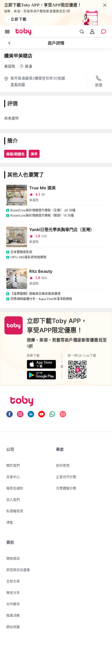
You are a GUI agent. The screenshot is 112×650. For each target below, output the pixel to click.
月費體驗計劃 (66, 488)
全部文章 (13, 581)
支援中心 (13, 477)
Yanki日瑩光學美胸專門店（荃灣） (61, 229)
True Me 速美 (42, 187)
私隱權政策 (14, 511)
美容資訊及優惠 (18, 570)
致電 (98, 85)
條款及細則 (14, 488)
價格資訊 (13, 558)
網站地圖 (13, 627)
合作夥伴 (13, 604)
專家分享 (13, 592)
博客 (9, 522)
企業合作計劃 (66, 477)
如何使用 (63, 465)
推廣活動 (13, 615)
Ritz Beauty (40, 271)
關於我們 (13, 465)
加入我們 (13, 499)
